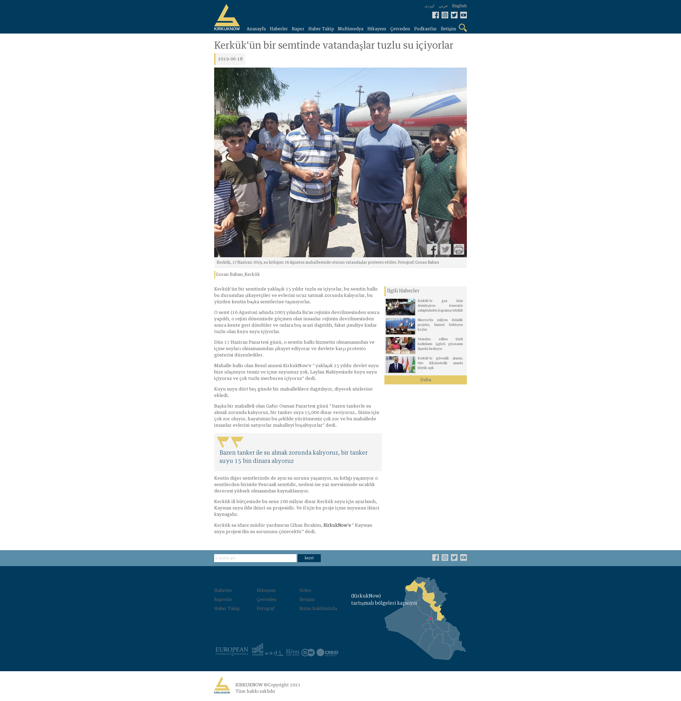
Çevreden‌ (267, 600)
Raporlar (223, 600)
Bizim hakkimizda (318, 609)
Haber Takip (227, 609)
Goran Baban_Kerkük (238, 274)
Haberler (223, 590)
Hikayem (266, 590)
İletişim (307, 600)
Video (305, 590)
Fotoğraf (265, 609)
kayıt (309, 558)
